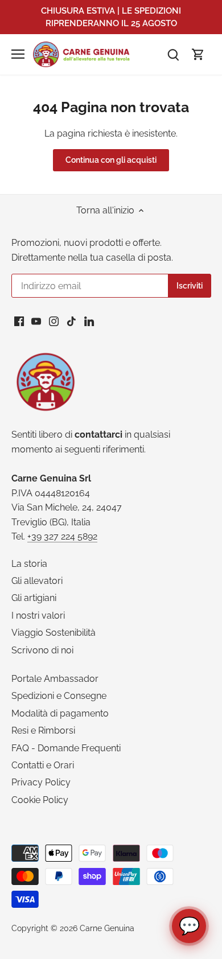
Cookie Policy (39, 800)
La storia (29, 563)
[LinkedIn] (89, 321)
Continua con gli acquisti (111, 159)
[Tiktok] (71, 321)
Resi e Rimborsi (43, 730)
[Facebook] (19, 321)
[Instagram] (54, 321)
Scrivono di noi (42, 650)
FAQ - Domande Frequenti (66, 748)
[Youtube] (36, 321)
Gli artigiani (33, 597)
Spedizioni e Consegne (58, 695)
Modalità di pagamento (60, 713)
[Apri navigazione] (17, 54)
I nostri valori (38, 615)
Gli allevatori (37, 580)
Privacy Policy (41, 782)
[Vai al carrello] (198, 54)
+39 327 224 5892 (62, 536)
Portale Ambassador (54, 678)
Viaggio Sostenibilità (53, 632)
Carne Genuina (107, 928)
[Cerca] (173, 54)
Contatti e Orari (42, 765)
